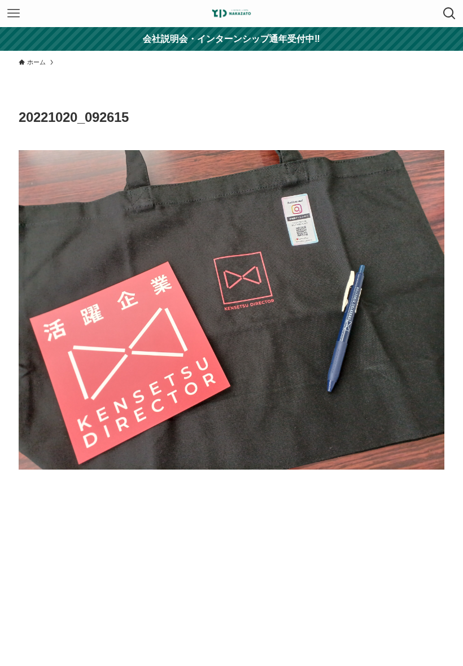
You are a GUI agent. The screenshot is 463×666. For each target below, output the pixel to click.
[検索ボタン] (449, 13)
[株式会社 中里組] (231, 13)
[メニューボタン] (13, 13)
